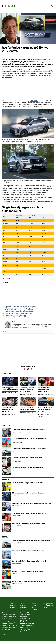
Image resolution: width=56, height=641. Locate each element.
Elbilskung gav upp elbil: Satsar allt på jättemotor (10, 388)
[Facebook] (3, 331)
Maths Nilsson (22, 56)
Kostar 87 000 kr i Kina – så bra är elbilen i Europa (29, 581)
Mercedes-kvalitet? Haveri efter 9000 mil (27, 408)
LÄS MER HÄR (6, 629)
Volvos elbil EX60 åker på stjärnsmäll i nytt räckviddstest (31, 540)
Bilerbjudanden (41, 414)
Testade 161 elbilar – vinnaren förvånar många (28, 571)
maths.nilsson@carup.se (27, 623)
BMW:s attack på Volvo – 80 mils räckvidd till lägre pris (45, 409)
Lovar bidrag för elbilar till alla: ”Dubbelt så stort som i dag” (27, 389)
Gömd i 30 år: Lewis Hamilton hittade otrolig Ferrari (44, 389)
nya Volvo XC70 (33, 101)
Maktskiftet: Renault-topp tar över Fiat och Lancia (9, 409)
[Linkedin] (31, 369)
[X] (28, 369)
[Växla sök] (52, 6)
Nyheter (4, 56)
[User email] (5, 331)
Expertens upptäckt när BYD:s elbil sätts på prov (28, 551)
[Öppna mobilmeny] (2, 6)
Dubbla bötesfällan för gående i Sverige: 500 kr (27, 483)
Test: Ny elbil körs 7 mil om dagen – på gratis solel (29, 561)
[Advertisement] (28, 90)
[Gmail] (25, 369)
